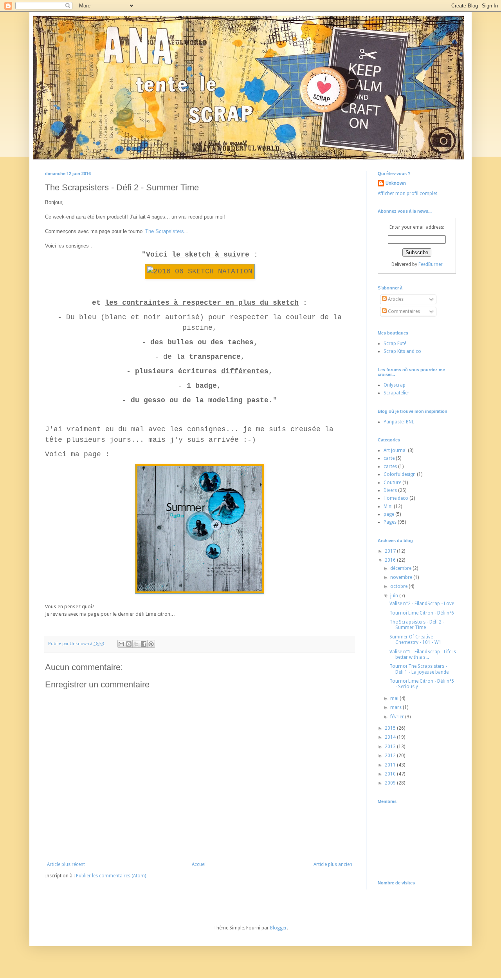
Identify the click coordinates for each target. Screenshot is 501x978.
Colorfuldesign (400, 474)
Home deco (396, 498)
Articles (395, 299)
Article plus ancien (333, 864)
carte (389, 458)
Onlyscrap (394, 385)
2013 (391, 746)
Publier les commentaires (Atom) (111, 876)
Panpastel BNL (399, 422)
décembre (401, 568)
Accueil (199, 864)
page (389, 514)
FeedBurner (430, 264)
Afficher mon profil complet (407, 193)
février (397, 716)
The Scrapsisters (164, 231)
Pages (390, 522)
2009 (391, 783)
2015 (391, 728)
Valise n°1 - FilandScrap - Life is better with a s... (422, 654)
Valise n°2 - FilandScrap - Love (421, 603)
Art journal (395, 450)
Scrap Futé (395, 343)
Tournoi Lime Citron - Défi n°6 (421, 613)
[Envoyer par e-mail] (121, 644)
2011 (391, 765)
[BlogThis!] (129, 644)
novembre (401, 577)
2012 (391, 755)
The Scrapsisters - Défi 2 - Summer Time (416, 624)
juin (394, 595)
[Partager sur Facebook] (144, 644)
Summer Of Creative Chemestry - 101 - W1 (415, 639)
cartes (390, 466)
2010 (391, 774)
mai (395, 698)
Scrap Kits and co (402, 351)
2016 (391, 560)
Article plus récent (66, 864)
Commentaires (403, 311)
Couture (392, 482)
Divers (390, 490)
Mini (388, 506)
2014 (391, 737)
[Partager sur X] (136, 644)
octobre (399, 586)
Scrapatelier (396, 393)
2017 (391, 551)
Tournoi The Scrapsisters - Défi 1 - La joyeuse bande (419, 668)
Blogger (278, 928)
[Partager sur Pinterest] (151, 644)
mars (396, 707)
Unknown (396, 183)
